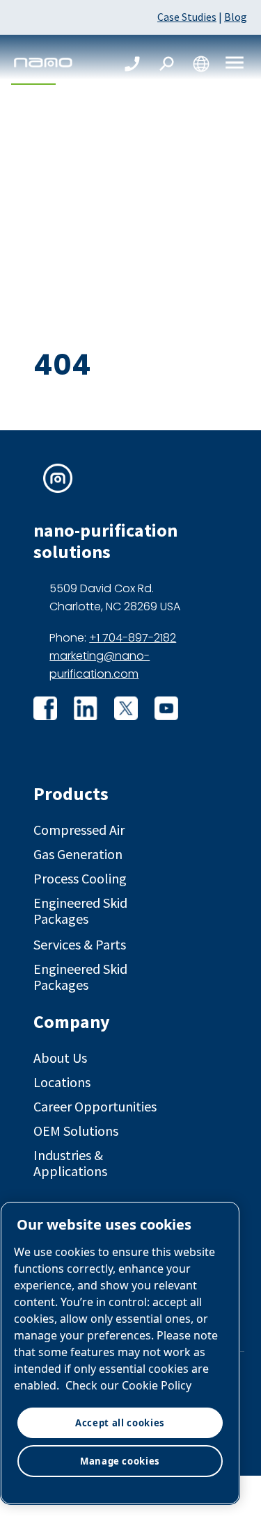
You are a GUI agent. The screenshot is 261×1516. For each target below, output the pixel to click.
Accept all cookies (120, 1423)
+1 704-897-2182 (132, 638)
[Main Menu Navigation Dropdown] (234, 63)
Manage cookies (120, 1461)
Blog (235, 17)
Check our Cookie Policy (128, 1385)
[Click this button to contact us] (132, 64)
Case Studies (186, 17)
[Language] (201, 64)
